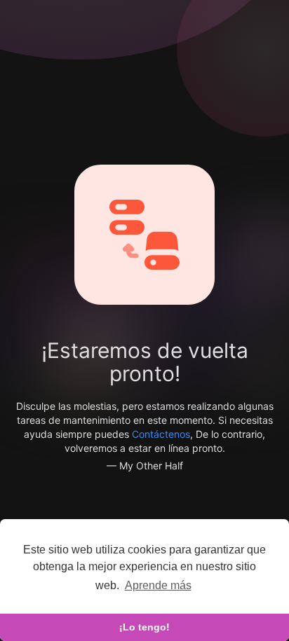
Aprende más (158, 585)
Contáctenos (161, 434)
